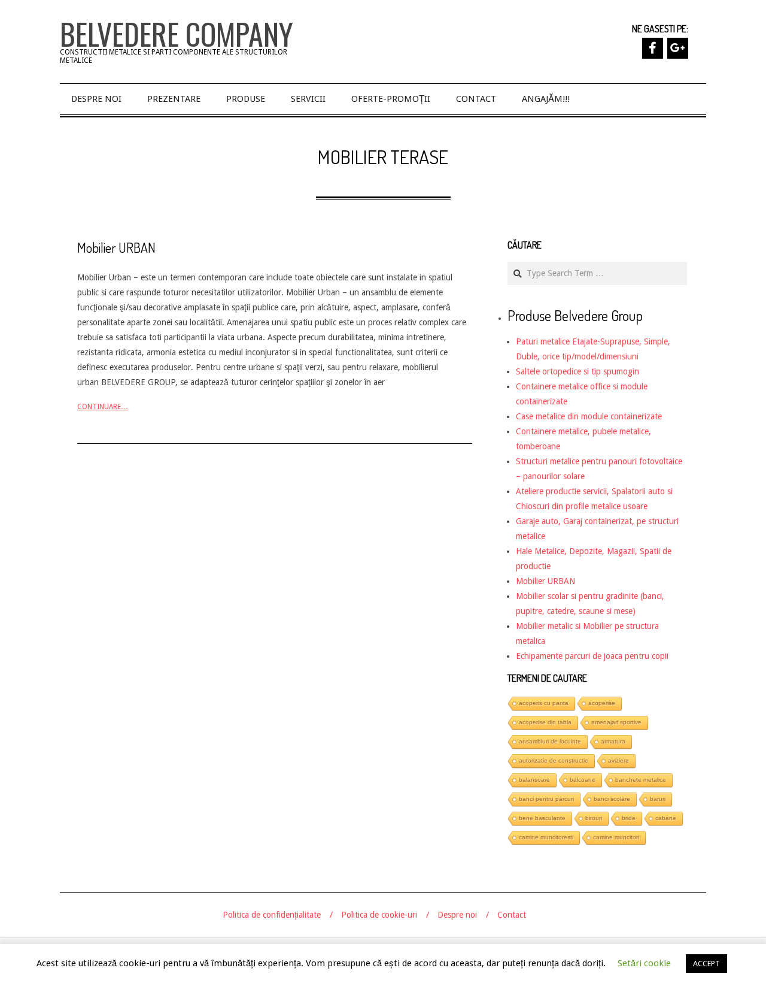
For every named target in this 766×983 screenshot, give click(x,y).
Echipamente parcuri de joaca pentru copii (592, 656)
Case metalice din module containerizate (589, 416)
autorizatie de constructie (553, 760)
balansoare (534, 779)
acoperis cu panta (544, 703)
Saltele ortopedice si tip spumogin (577, 371)
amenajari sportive (616, 722)
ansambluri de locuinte (550, 741)
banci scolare (612, 799)
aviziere (618, 760)
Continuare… (102, 407)
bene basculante (542, 818)
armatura (613, 741)
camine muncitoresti (546, 837)
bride (629, 818)
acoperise (601, 703)
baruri (657, 799)
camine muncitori (616, 837)
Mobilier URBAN (116, 247)
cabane (665, 818)
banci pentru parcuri (546, 799)
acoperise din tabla (545, 722)
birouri (593, 818)
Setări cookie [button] (644, 963)
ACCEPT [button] (706, 963)
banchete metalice (640, 779)
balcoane (582, 779)
